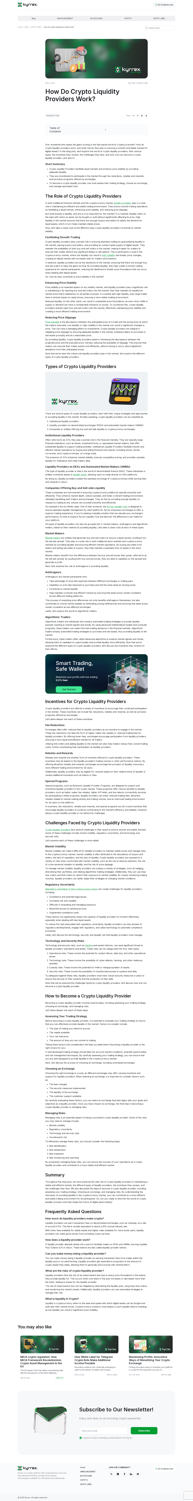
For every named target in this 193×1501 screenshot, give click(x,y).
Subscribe (144, 1430)
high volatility (108, 255)
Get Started (68, 689)
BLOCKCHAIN (86, 1476)
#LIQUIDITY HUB (52, 116)
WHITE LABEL (112, 1375)
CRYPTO (59, 1378)
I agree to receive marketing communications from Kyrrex (107, 1438)
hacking (89, 945)
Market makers (52, 538)
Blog (27, 27)
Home (20, 27)
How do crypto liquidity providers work (59, 27)
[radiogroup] (96, 18)
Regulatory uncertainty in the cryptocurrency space (71, 889)
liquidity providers (122, 203)
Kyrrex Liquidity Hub (117, 506)
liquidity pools (80, 474)
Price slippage (52, 322)
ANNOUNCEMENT (88, 1471)
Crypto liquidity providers (57, 829)
